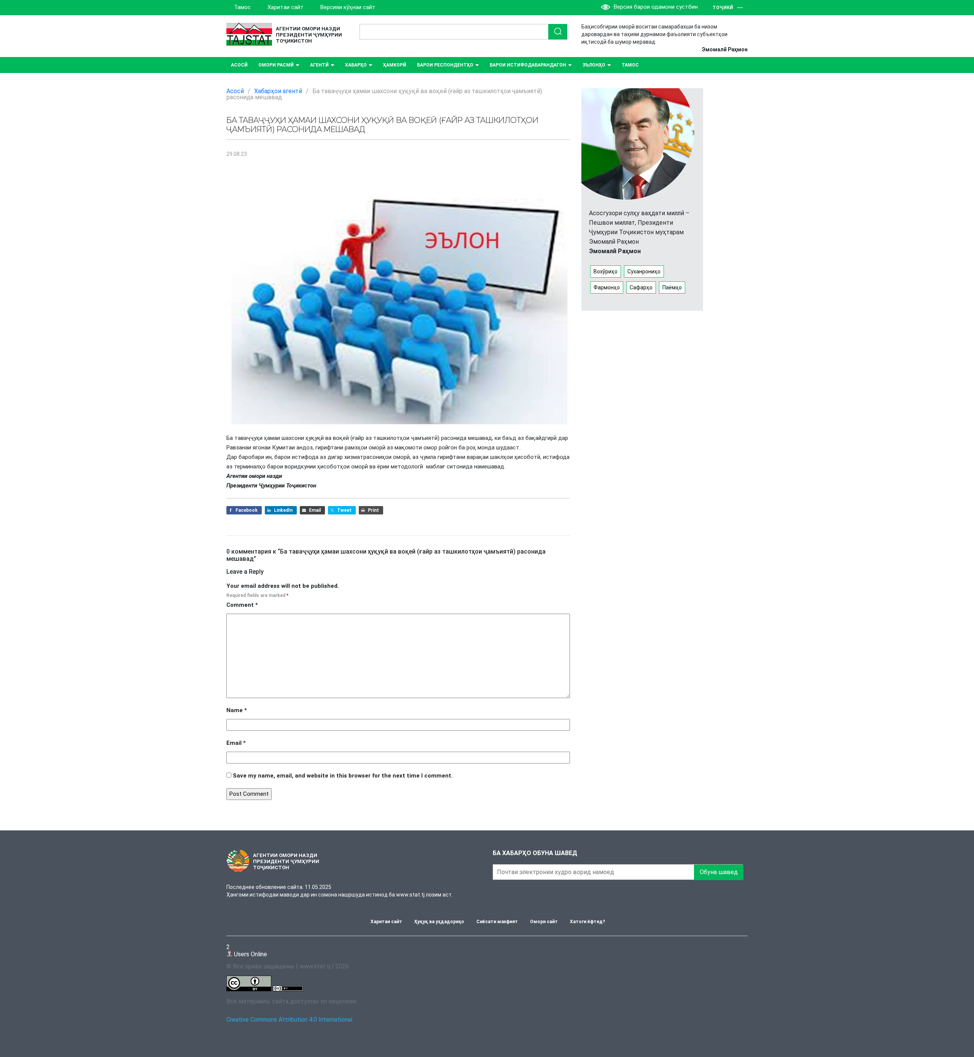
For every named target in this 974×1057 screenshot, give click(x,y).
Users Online (246, 950)
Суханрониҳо (643, 271)
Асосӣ (239, 65)
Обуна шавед (719, 872)
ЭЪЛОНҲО (593, 65)
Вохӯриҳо (606, 271)
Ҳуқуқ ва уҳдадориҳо (439, 921)
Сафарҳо (641, 287)
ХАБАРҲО (356, 65)
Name (236, 710)
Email (236, 743)
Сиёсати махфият (497, 921)
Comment (242, 605)
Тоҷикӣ (723, 7)
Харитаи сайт (285, 7)
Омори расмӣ (276, 65)
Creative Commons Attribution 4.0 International (289, 1019)
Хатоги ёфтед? (587, 921)
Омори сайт (544, 921)
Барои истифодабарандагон (528, 65)
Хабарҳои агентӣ (278, 91)
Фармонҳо (607, 287)
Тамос (242, 7)
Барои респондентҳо (445, 65)
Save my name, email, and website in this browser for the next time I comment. (343, 775)
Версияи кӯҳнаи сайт (348, 7)
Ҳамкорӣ (394, 65)
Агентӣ (319, 65)
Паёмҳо (672, 287)
